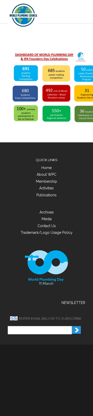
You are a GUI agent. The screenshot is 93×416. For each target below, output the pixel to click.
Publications (46, 195)
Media (47, 219)
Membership (46, 181)
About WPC (46, 174)
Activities (46, 188)
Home (46, 168)
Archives (47, 212)
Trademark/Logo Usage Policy (47, 232)
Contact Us (46, 226)
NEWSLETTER (73, 303)
